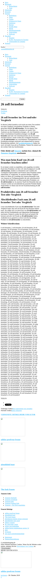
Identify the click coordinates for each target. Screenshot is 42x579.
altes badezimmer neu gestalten (22, 409)
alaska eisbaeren (16, 410)
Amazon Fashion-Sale (12, 503)
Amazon (17, 151)
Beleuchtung (13, 6)
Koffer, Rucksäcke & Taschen (18, 40)
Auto (10, 8)
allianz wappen (10, 522)
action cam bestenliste (12, 526)
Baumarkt (8, 4)
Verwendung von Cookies (25, 546)
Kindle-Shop (13, 27)
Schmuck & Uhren (15, 21)
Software (12, 34)
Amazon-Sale (9, 501)
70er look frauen (8, 489)
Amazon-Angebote (8, 153)
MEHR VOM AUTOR (27, 414)
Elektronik (8, 10)
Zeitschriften (13, 32)
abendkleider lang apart (12, 521)
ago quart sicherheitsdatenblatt (14, 534)
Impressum (8, 537)
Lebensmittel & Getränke (17, 41)
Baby (6, 2)
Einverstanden (6, 548)
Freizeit (7, 14)
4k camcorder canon (11, 524)
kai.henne (4, 575)
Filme (11, 17)
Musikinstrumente (14, 30)
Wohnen (7, 43)
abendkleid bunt (8, 464)
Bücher (11, 25)
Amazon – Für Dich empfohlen (15, 505)
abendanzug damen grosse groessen (16, 519)
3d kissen (8, 532)
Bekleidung (12, 15)
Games (11, 19)
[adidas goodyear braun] (13, 435)
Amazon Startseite (11, 498)
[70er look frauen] (13, 485)
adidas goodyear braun (10, 439)
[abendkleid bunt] (13, 460)
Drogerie (8, 12)
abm (6, 530)
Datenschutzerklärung (12, 539)
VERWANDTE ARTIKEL (10, 414)
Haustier (11, 38)
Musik (11, 28)
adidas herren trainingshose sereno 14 (17, 528)
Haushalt (8, 36)
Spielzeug (12, 23)
